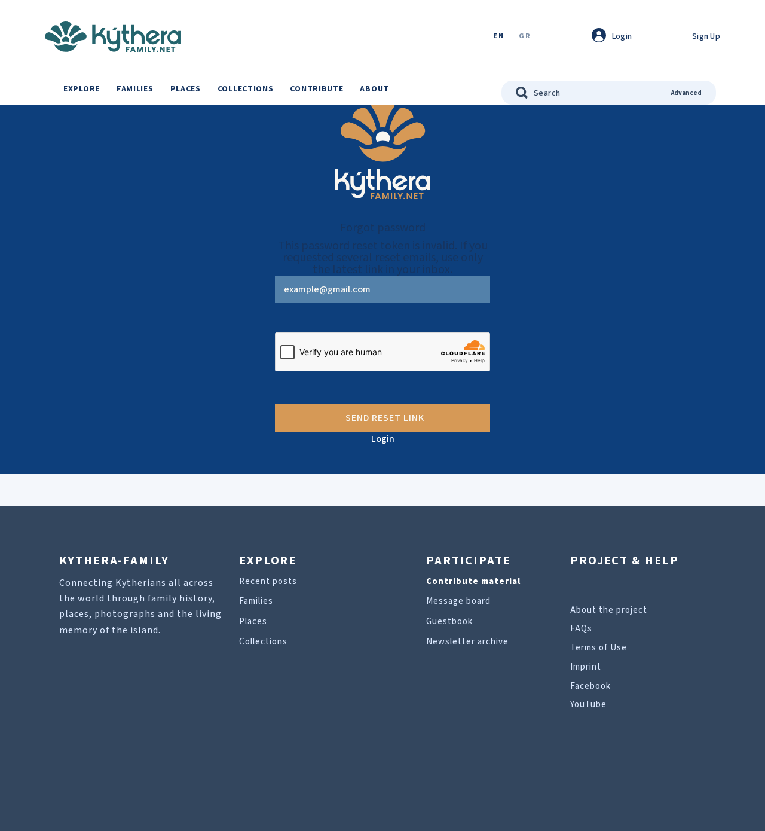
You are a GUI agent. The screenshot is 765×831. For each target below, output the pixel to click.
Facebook (590, 686)
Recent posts (268, 581)
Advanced (686, 93)
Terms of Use (598, 647)
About (374, 89)
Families (135, 89)
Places (185, 89)
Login (382, 438)
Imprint (585, 667)
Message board (458, 601)
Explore (81, 89)
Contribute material (473, 581)
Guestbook (449, 621)
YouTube (588, 704)
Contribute (316, 89)
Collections (246, 89)
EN (498, 37)
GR (525, 37)
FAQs (581, 628)
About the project (608, 610)
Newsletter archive (467, 642)
